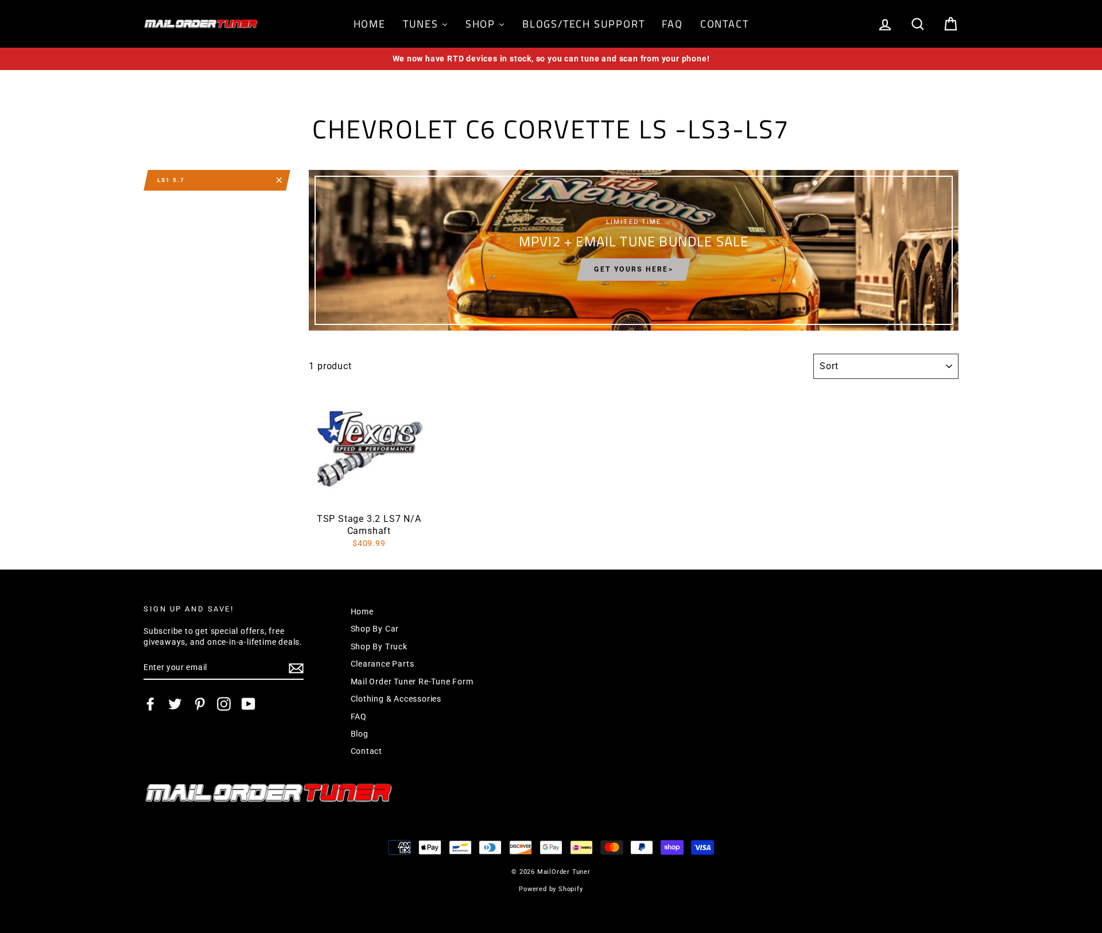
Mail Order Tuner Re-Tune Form (412, 681)
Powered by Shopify (551, 889)
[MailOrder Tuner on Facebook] (150, 704)
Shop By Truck (379, 646)
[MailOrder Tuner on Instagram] (224, 704)
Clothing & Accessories (396, 698)
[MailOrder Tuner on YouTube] (248, 704)
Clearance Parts (382, 663)
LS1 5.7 (171, 180)
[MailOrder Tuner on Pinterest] (200, 704)
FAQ (359, 716)
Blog (359, 733)
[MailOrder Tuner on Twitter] (175, 704)
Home (362, 611)
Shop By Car (375, 628)
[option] (551, 58)
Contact (367, 751)
